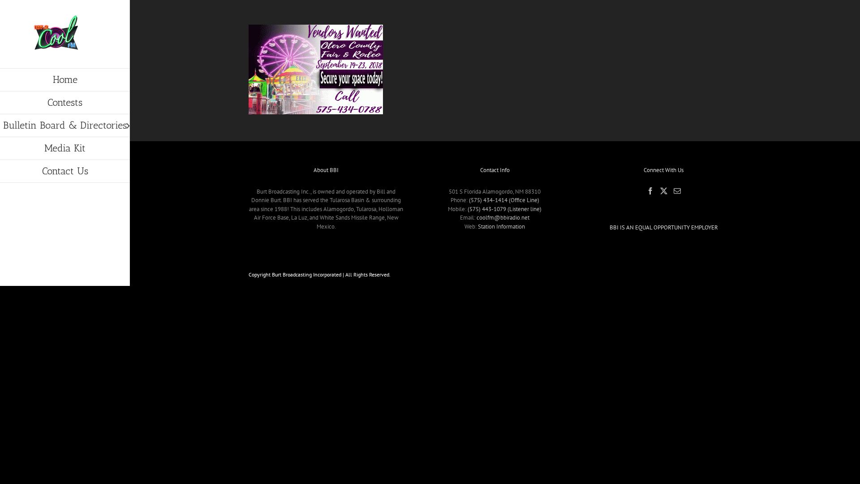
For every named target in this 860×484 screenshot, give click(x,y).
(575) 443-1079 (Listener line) (505, 209)
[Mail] (677, 190)
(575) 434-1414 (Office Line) (504, 200)
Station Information (501, 226)
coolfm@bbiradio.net (503, 217)
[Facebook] (650, 190)
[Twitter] (663, 190)
